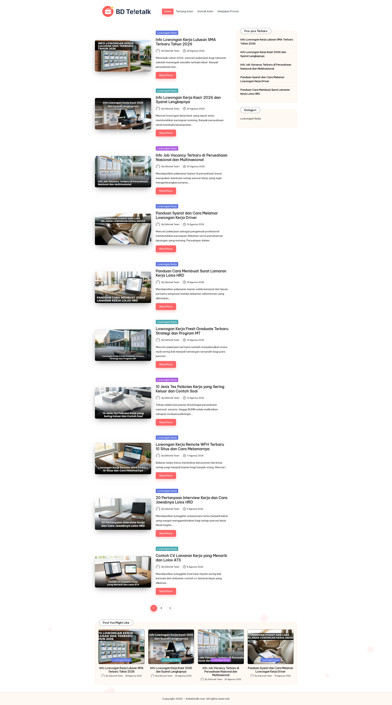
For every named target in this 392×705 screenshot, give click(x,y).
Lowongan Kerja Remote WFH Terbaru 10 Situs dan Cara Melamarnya (190, 446)
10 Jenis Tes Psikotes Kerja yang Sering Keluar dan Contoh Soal (190, 388)
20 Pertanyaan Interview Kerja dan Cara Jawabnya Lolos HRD (191, 499)
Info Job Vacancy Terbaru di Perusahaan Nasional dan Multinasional (191, 157)
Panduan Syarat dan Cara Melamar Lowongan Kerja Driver (187, 215)
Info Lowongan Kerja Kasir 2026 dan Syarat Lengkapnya (188, 99)
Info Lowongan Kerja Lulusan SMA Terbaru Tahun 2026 (186, 41)
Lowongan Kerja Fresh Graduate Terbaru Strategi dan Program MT (192, 330)
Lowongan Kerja (167, 32)
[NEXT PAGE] (170, 608)
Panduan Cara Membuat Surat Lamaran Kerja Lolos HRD (191, 273)
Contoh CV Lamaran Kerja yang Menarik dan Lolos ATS (191, 557)
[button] (170, 608)
